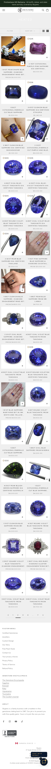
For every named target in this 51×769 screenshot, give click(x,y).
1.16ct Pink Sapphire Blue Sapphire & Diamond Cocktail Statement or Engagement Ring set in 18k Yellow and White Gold (38, 261)
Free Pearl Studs (8, 649)
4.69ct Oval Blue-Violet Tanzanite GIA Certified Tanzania (13, 185)
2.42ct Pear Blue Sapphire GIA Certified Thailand (13, 261)
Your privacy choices (10, 657)
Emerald (5, 686)
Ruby (4, 688)
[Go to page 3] (42, 615)
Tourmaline (6, 694)
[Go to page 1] (8, 615)
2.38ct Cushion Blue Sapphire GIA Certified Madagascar (13, 147)
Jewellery (5, 637)
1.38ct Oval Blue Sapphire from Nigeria (37, 449)
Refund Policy (7, 668)
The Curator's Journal (10, 697)
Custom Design (8, 641)
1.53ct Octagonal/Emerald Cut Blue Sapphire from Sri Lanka (13, 450)
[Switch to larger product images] (43, 30)
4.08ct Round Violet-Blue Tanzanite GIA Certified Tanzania (13, 223)
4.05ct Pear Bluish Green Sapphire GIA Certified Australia (13, 488)
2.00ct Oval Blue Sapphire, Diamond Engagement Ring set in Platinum (13, 337)
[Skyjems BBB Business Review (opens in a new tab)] (25, 733)
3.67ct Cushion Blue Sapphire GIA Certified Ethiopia (37, 110)
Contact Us (6, 653)
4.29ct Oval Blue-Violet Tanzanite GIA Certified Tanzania (38, 185)
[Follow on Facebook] (3, 721)
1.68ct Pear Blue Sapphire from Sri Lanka (38, 299)
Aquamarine (7, 691)
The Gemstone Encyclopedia (13, 680)
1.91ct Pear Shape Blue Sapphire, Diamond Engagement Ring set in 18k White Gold (13, 72)
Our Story (6, 645)
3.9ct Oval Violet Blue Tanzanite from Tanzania (13, 601)
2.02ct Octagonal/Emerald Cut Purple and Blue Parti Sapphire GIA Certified (38, 147)
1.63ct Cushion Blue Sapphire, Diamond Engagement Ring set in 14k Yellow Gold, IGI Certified (13, 299)
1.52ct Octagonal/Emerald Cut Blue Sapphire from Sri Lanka (38, 488)
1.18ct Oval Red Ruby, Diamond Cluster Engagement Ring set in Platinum (38, 563)
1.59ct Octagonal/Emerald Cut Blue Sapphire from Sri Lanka (13, 110)
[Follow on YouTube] (16, 721)
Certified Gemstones (10, 633)
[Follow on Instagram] (10, 721)
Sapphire (5, 683)
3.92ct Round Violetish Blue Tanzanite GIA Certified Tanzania (38, 374)
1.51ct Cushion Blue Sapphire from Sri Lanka (13, 526)
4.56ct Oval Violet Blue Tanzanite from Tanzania (38, 336)
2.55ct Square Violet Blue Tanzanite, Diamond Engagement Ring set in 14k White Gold (13, 563)
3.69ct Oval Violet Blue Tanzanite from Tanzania (38, 601)
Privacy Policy (7, 660)
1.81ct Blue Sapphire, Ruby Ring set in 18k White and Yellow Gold (13, 412)
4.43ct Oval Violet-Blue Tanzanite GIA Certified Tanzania (38, 223)
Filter (10, 31)
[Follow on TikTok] (22, 721)
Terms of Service (8, 664)
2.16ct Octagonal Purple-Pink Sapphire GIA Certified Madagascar (38, 66)
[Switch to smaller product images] (47, 30)
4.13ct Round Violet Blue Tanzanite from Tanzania (37, 526)
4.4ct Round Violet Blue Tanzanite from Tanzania (37, 412)
